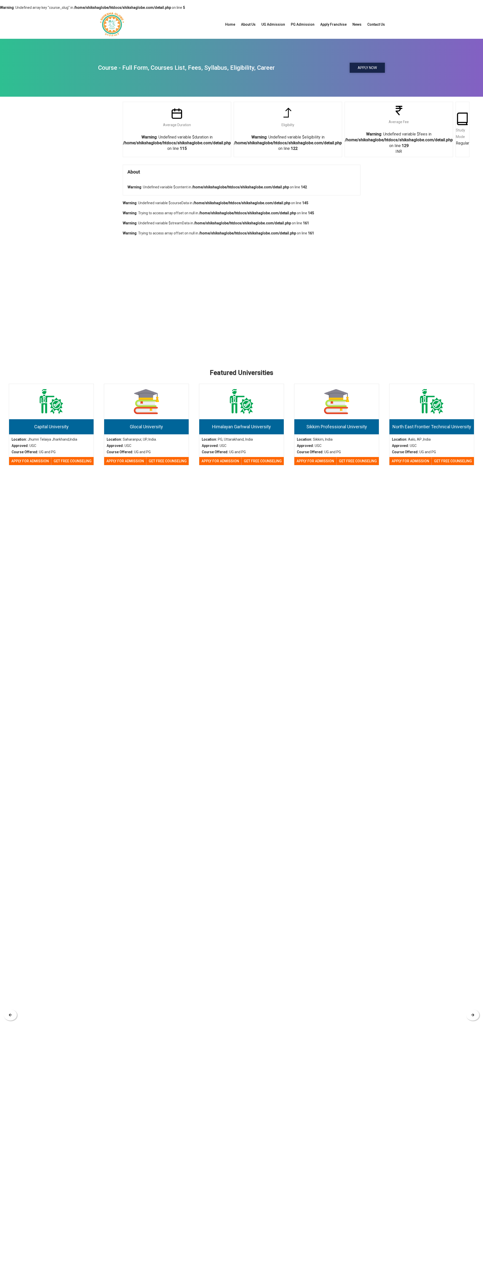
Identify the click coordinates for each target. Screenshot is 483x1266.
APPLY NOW (367, 68)
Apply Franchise (333, 24)
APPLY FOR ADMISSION (30, 461)
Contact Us (376, 24)
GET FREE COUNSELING (73, 461)
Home (230, 24)
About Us (248, 24)
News (356, 24)
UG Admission (273, 24)
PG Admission (302, 24)
